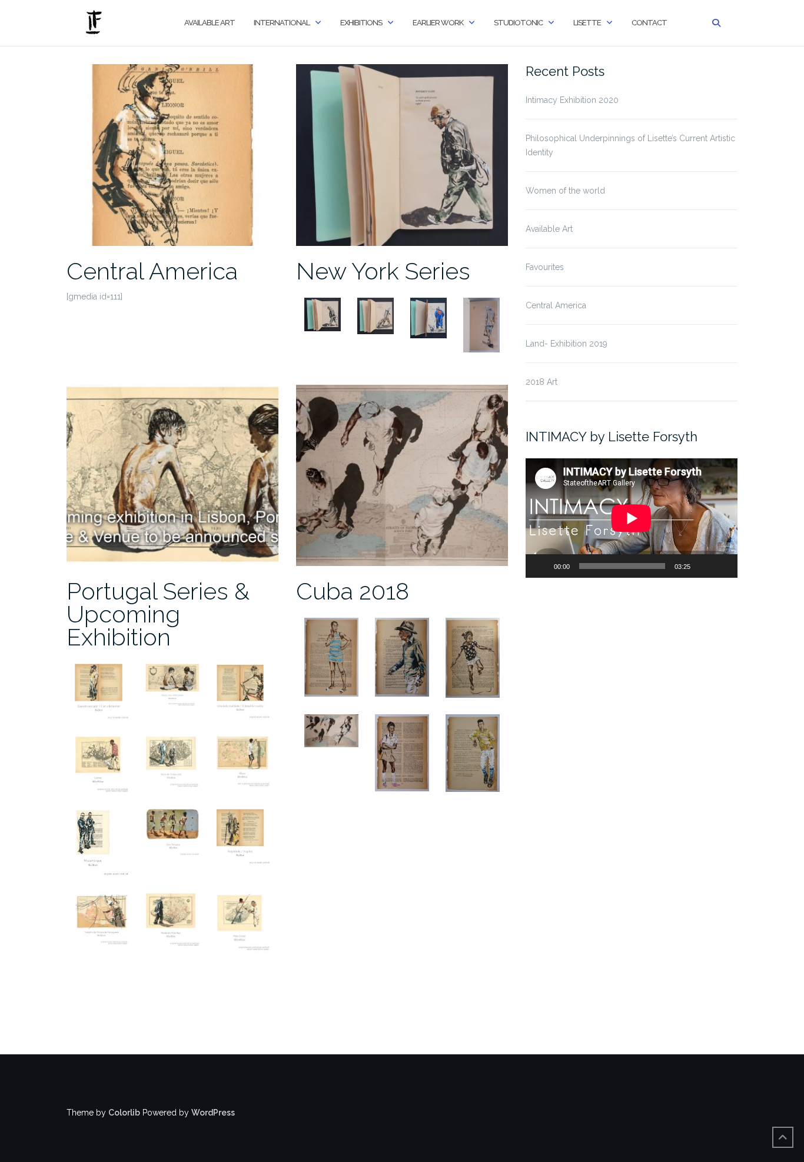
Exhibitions (361, 22)
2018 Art (541, 382)
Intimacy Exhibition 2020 (572, 100)
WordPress (213, 1112)
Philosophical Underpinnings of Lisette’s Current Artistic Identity (630, 145)
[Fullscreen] (722, 566)
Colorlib (124, 1112)
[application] (631, 518)
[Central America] (172, 154)
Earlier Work (438, 22)
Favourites (545, 267)
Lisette (587, 22)
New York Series (383, 271)
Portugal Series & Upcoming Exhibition (158, 614)
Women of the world (565, 190)
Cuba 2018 (352, 591)
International (282, 22)
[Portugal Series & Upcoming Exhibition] (172, 475)
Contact (649, 22)
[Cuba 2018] (402, 475)
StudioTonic (518, 22)
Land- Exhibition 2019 (566, 343)
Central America (152, 271)
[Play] (541, 566)
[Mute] (703, 566)
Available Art (209, 22)
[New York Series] (402, 154)
